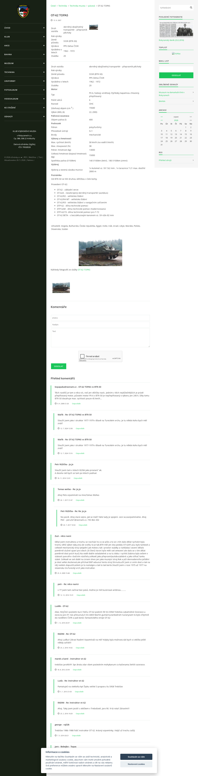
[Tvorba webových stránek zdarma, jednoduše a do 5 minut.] (21, 157)
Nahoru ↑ (31, 160)
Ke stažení (10, 107)
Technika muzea (77, 5)
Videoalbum (11, 98)
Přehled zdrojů (165, 160)
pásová (91, 5)
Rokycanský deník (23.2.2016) (171, 40)
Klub (7, 36)
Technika (9, 72)
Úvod (7, 27)
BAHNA (162, 101)
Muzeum (9, 63)
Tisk (40, 157)
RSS (25, 157)
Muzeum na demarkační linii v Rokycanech (172, 94)
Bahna (8, 54)
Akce (7, 45)
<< (162, 116)
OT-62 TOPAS (84, 269)
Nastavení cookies (136, 764)
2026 (176, 120)
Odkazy (8, 116)
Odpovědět (76, 403)
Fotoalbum (10, 90)
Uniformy (10, 81)
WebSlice (32, 157)
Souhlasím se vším (136, 757)
